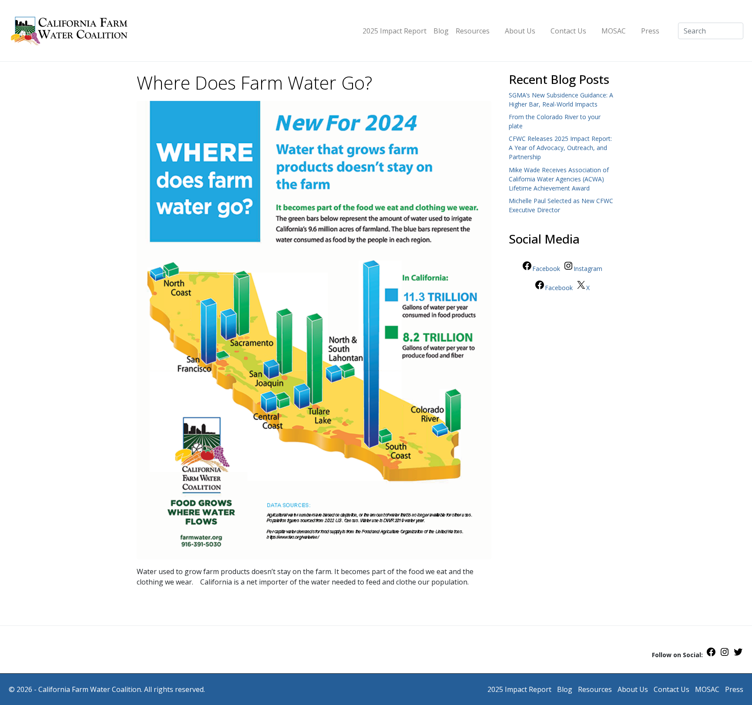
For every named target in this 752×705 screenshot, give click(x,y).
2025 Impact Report (394, 31)
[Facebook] (711, 655)
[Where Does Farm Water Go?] (314, 329)
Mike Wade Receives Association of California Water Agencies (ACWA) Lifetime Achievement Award (559, 179)
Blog (441, 31)
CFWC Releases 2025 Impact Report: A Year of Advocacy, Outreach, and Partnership (560, 147)
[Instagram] (724, 655)
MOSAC (613, 31)
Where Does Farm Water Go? (254, 82)
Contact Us (568, 31)
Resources (473, 31)
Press (650, 31)
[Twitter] (738, 655)
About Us (520, 31)
